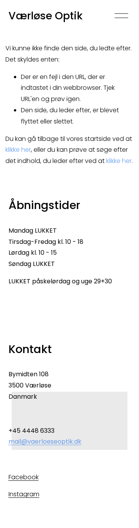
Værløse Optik (45, 16)
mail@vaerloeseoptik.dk (44, 441)
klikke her (18, 149)
